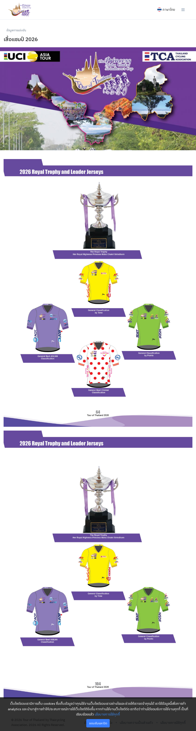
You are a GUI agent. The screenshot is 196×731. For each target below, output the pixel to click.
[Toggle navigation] (183, 9)
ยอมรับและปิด (98, 723)
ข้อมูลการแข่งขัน (16, 30)
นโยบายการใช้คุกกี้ (107, 714)
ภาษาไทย (169, 9)
